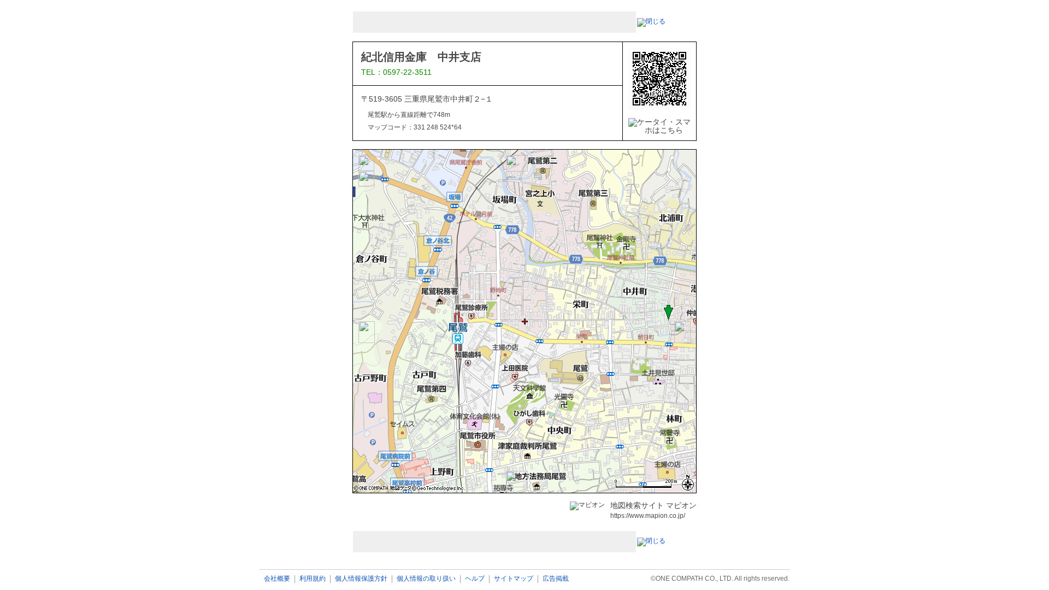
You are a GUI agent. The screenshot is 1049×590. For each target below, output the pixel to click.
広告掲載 (556, 578)
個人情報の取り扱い (426, 578)
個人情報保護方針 (361, 578)
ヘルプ (475, 578)
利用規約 (312, 578)
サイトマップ (513, 578)
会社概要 (277, 578)
